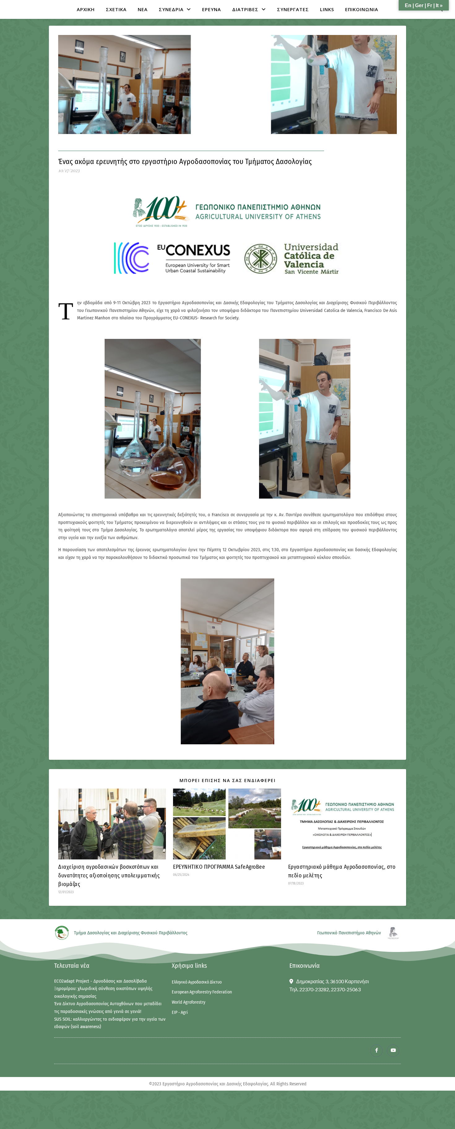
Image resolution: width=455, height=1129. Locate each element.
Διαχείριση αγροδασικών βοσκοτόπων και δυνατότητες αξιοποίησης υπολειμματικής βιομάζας (109, 875)
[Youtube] (393, 1051)
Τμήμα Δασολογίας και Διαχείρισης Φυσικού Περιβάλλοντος (130, 933)
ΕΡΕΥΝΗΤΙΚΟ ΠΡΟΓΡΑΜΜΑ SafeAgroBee (219, 866)
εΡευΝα (211, 9)
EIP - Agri (180, 1012)
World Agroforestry (188, 1002)
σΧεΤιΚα (116, 9)
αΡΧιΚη (86, 9)
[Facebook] (376, 1051)
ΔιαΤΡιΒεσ (245, 9)
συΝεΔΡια (171, 9)
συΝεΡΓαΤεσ (293, 9)
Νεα (143, 9)
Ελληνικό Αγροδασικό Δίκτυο (197, 982)
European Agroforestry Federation (202, 992)
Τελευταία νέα (71, 965)
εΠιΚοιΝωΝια (361, 9)
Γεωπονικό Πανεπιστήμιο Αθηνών (349, 933)
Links (327, 9)
